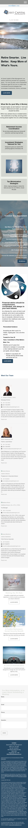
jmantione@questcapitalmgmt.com (11, 546)
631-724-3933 (14, 20)
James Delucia (5, 473)
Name (2, 697)
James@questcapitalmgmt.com (11, 481)
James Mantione (6, 536)
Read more (4, 419)
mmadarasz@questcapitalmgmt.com (12, 448)
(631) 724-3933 (7, 510)
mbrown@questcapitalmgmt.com (11, 512)
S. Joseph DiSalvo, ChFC (8, 397)
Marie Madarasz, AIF (7, 439)
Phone (3, 712)
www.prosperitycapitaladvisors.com (15, 824)
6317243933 (6, 479)
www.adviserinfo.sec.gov (12, 811)
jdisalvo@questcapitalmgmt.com (11, 407)
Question (3, 720)
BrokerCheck (3, 758)
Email (2, 704)
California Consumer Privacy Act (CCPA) (11, 775)
